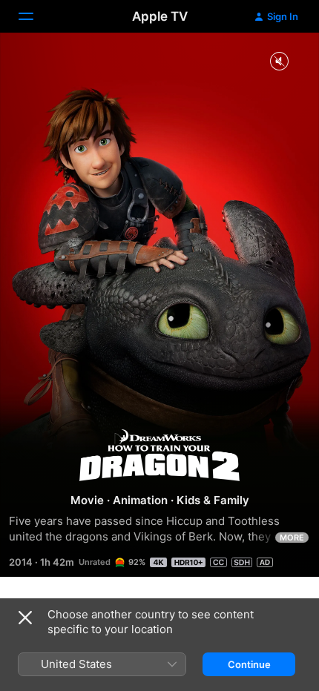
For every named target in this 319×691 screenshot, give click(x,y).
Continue (249, 664)
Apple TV (160, 16)
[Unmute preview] (279, 61)
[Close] (25, 617)
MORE (292, 537)
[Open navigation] (35, 16)
